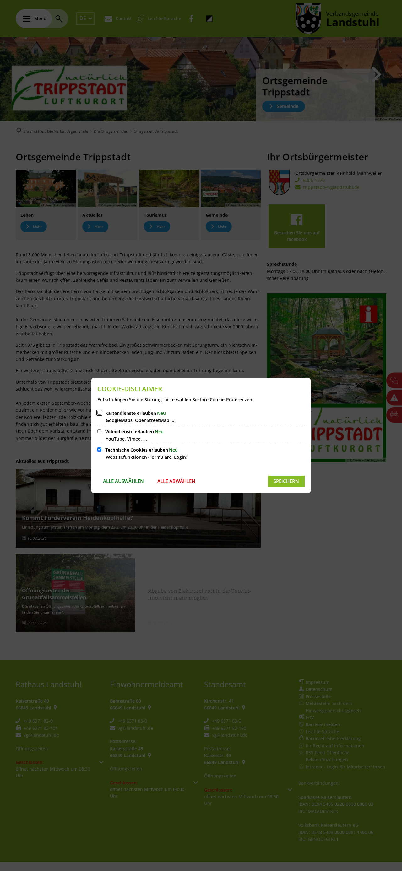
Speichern (286, 481)
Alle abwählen (176, 481)
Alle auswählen (123, 481)
